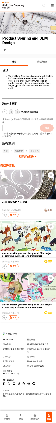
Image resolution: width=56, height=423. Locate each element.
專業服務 (34, 151)
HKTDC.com (8, 339)
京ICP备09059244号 (35, 366)
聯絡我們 (7, 344)
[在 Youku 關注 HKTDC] (33, 383)
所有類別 (19, 151)
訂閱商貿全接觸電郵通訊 (13, 349)
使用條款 (31, 356)
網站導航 (7, 366)
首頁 (6, 151)
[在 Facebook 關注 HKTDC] (4, 383)
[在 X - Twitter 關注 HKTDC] (9, 383)
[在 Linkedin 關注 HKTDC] (14, 383)
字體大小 (7, 356)
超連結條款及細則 (35, 361)
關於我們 (31, 339)
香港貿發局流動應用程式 (37, 344)
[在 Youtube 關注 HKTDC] (28, 383)
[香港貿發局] (28, 335)
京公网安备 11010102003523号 (11, 372)
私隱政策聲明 (8, 361)
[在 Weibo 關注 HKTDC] (19, 383)
